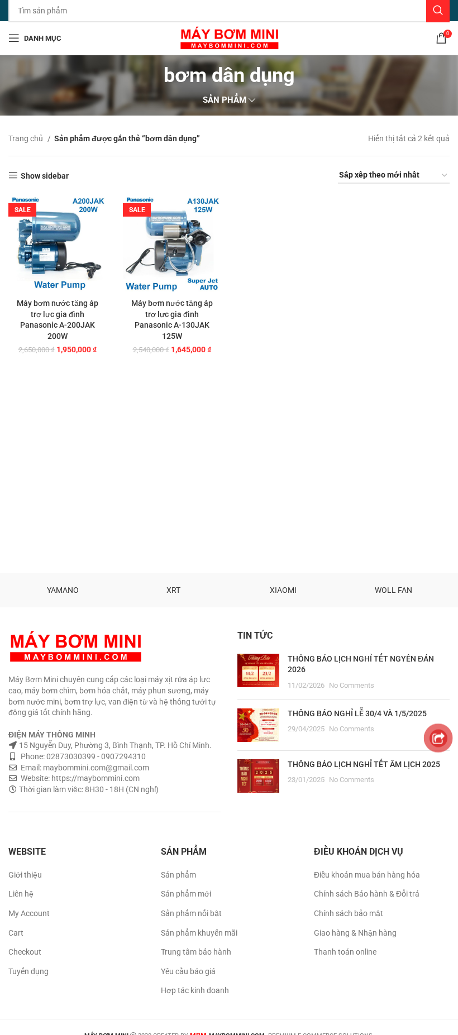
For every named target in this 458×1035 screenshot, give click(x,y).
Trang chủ (26, 138)
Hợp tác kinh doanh (195, 990)
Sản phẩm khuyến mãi (199, 932)
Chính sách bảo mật (348, 913)
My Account (29, 913)
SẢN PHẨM (224, 100)
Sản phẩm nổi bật (191, 913)
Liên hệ (21, 893)
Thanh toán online (345, 951)
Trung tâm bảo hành (196, 951)
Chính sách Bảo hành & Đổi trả (366, 893)
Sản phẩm (178, 874)
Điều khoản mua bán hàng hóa (367, 874)
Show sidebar (45, 175)
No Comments (351, 685)
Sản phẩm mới (186, 893)
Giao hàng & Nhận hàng (355, 932)
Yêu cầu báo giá (188, 971)
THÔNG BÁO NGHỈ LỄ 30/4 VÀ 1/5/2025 (357, 713)
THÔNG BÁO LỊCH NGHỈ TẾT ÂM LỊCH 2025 (364, 764)
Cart (15, 932)
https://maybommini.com (95, 778)
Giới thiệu (25, 874)
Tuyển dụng (28, 971)
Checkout (24, 951)
